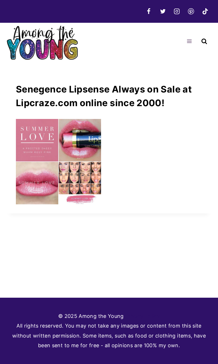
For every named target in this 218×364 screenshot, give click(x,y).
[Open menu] (189, 41)
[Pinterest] (191, 11)
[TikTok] (205, 11)
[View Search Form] (204, 41)
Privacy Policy (142, 316)
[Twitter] (163, 11)
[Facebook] (148, 11)
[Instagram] (177, 11)
